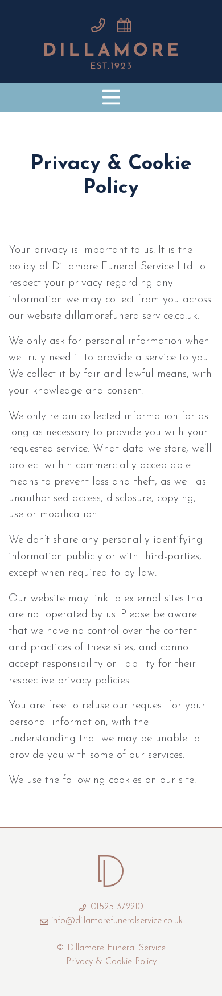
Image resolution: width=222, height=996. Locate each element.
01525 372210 (115, 907)
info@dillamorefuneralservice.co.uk (117, 920)
